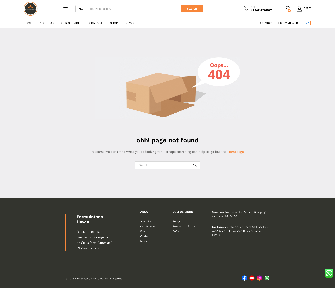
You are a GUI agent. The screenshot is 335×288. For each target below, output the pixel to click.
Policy (176, 221)
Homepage (236, 152)
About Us (47, 23)
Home (28, 23)
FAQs (176, 231)
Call (253, 7)
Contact (95, 23)
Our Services (71, 23)
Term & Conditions (184, 226)
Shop (114, 23)
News (129, 23)
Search (192, 8)
